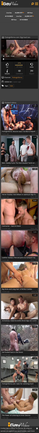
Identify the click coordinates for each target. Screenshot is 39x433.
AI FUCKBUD (9, 16)
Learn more (31, 431)
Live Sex (9, 13)
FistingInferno (17, 77)
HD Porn (30, 13)
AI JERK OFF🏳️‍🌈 (19, 13)
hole (11, 86)
